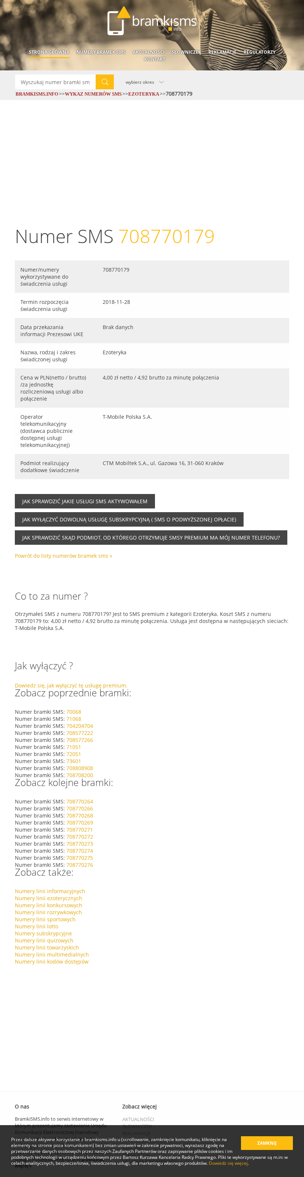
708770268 (79, 815)
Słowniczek (186, 52)
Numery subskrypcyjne (43, 933)
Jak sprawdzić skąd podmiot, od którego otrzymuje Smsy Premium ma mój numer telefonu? (151, 537)
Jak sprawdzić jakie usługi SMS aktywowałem (85, 501)
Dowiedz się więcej (228, 1163)
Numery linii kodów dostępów (52, 961)
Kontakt (154, 59)
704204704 (79, 725)
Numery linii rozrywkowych (48, 912)
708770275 (79, 857)
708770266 (79, 808)
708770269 (79, 822)
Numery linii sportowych (45, 919)
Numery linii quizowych (44, 940)
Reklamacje (222, 52)
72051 (73, 753)
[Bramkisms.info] (152, 20)
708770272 (79, 836)
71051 (73, 746)
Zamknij (267, 1143)
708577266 (79, 739)
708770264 (79, 801)
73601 (73, 761)
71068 (73, 718)
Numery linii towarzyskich (47, 947)
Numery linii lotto (36, 926)
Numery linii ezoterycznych (48, 898)
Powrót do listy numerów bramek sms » (63, 555)
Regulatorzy (259, 52)
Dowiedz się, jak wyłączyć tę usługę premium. (71, 685)
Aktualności (149, 52)
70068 (73, 711)
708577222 (79, 732)
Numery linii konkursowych (48, 905)
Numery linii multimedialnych (52, 954)
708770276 (79, 864)
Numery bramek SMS (101, 52)
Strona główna (49, 52)
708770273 (79, 843)
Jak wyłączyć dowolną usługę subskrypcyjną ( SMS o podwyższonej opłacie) (129, 519)
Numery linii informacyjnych (50, 891)
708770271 (79, 829)
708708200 (79, 775)
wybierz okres (140, 82)
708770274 (79, 850)
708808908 (79, 768)
